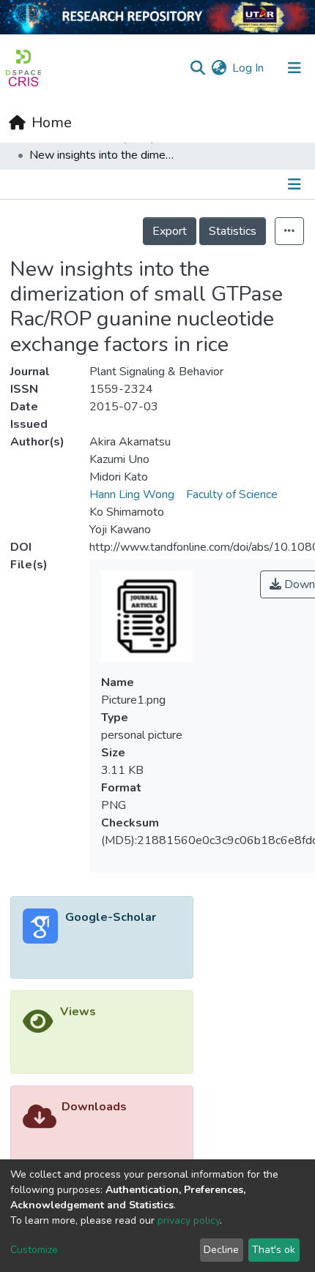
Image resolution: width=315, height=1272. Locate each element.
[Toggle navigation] (294, 68)
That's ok (273, 1250)
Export (169, 231)
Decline (221, 1250)
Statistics (232, 231)
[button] (219, 68)
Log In (248, 68)
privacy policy (189, 1220)
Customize (34, 1250)
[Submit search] (197, 68)
